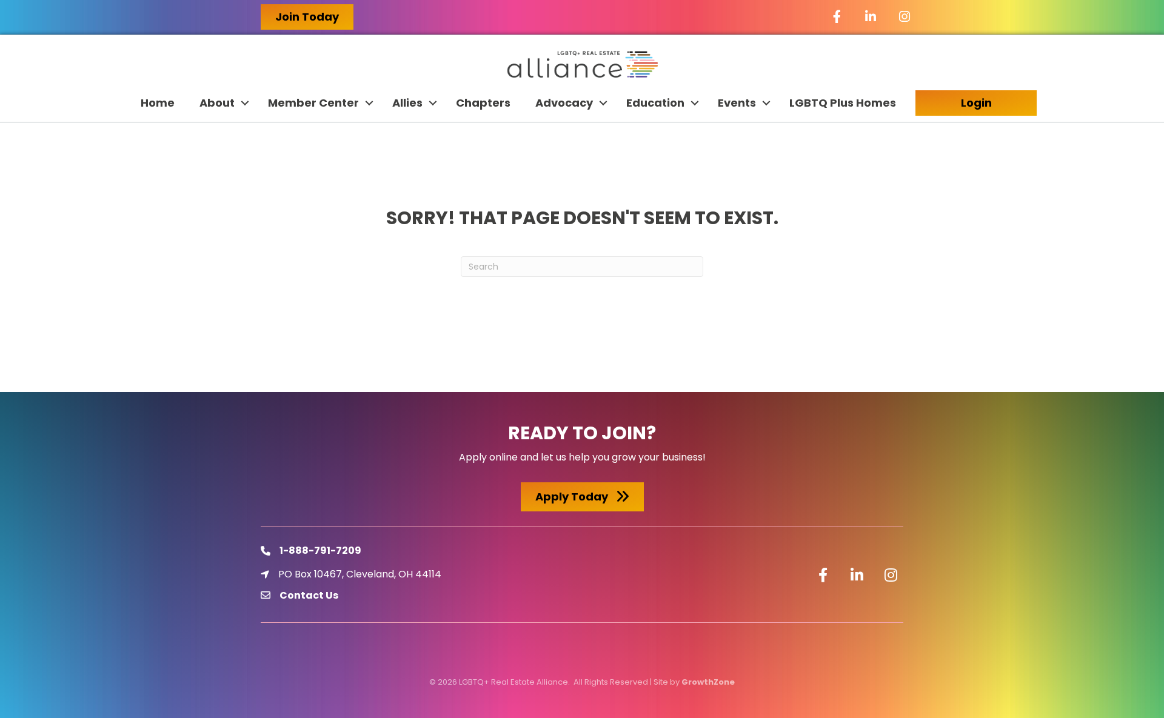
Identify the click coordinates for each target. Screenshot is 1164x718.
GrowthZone (708, 682)
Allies (407, 102)
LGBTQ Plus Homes (842, 102)
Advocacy (564, 102)
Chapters (483, 102)
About (217, 102)
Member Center (313, 102)
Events (737, 102)
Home (158, 102)
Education (655, 102)
